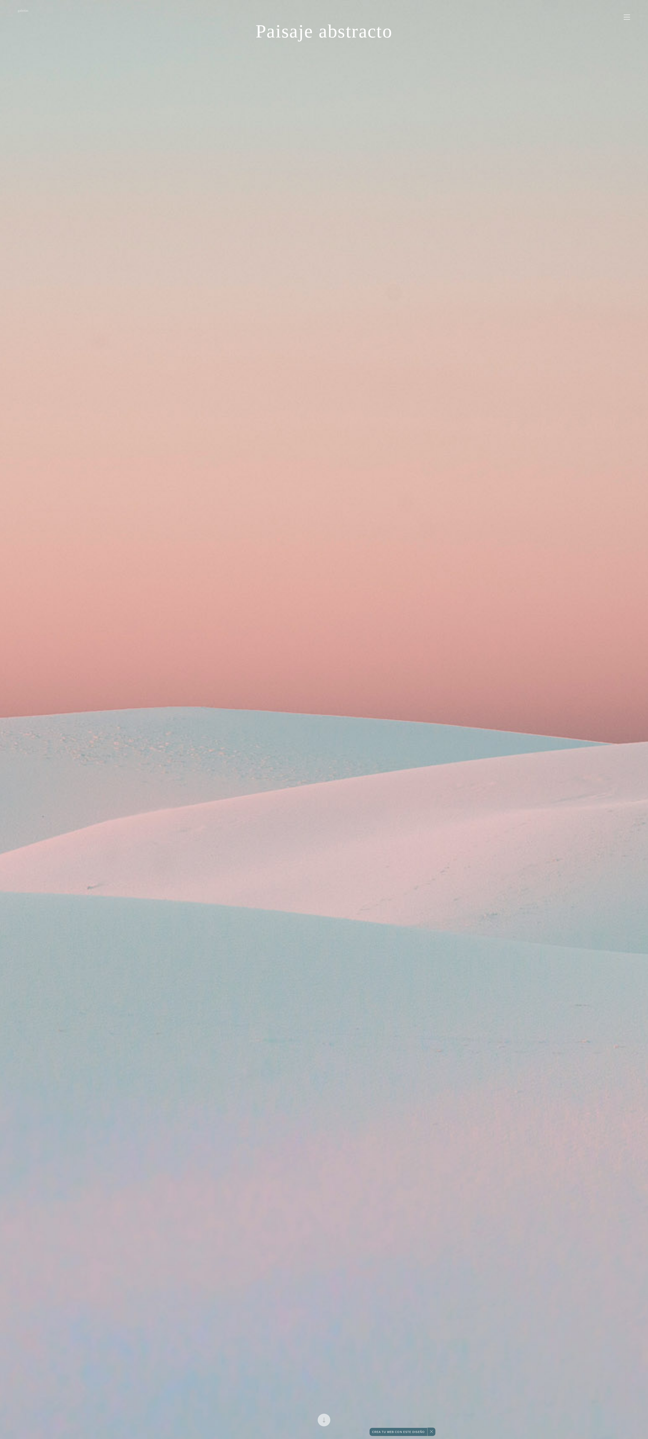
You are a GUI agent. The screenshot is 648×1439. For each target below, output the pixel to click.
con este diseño (398, 1431)
